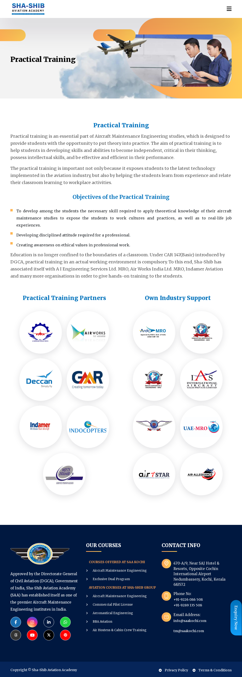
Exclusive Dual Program (111, 579)
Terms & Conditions (215, 670)
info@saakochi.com (189, 621)
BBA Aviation (102, 622)
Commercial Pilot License (112, 605)
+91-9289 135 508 (187, 605)
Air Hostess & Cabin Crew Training (119, 630)
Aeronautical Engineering (112, 613)
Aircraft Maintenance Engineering (119, 571)
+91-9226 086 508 (188, 599)
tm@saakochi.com (188, 631)
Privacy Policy (176, 670)
